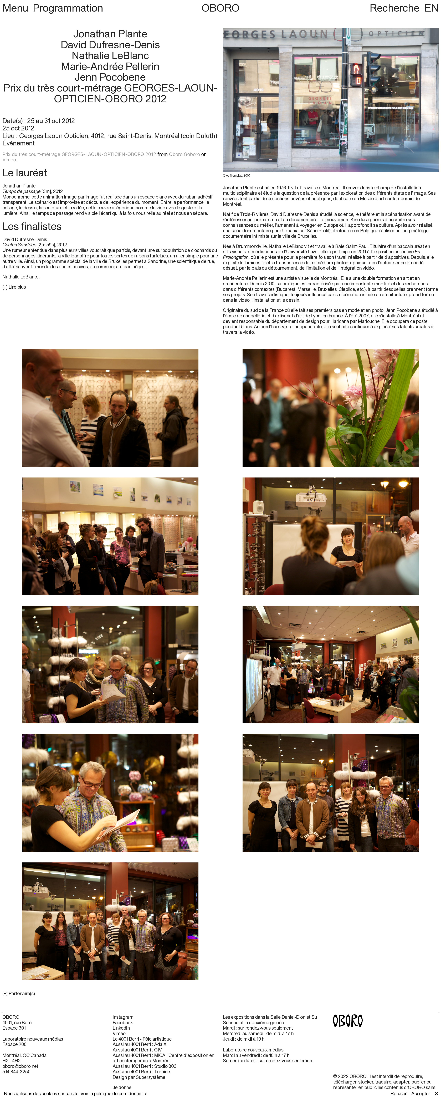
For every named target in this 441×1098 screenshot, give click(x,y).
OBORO (221, 7)
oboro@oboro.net (20, 1066)
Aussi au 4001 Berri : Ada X (139, 1044)
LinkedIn (121, 1028)
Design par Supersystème (139, 1077)
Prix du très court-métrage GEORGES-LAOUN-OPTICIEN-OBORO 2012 (79, 154)
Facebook (123, 1022)
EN (431, 8)
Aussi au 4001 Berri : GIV (137, 1050)
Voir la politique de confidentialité (113, 1093)
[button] (110, 993)
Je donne (122, 1087)
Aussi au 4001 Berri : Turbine (141, 1071)
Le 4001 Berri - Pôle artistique (142, 1039)
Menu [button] (16, 8)
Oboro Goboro (184, 154)
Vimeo (9, 159)
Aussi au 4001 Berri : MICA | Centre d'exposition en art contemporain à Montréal (163, 1058)
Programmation (68, 8)
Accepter (420, 1093)
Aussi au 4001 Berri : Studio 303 (144, 1066)
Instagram (123, 1017)
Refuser (399, 1093)
